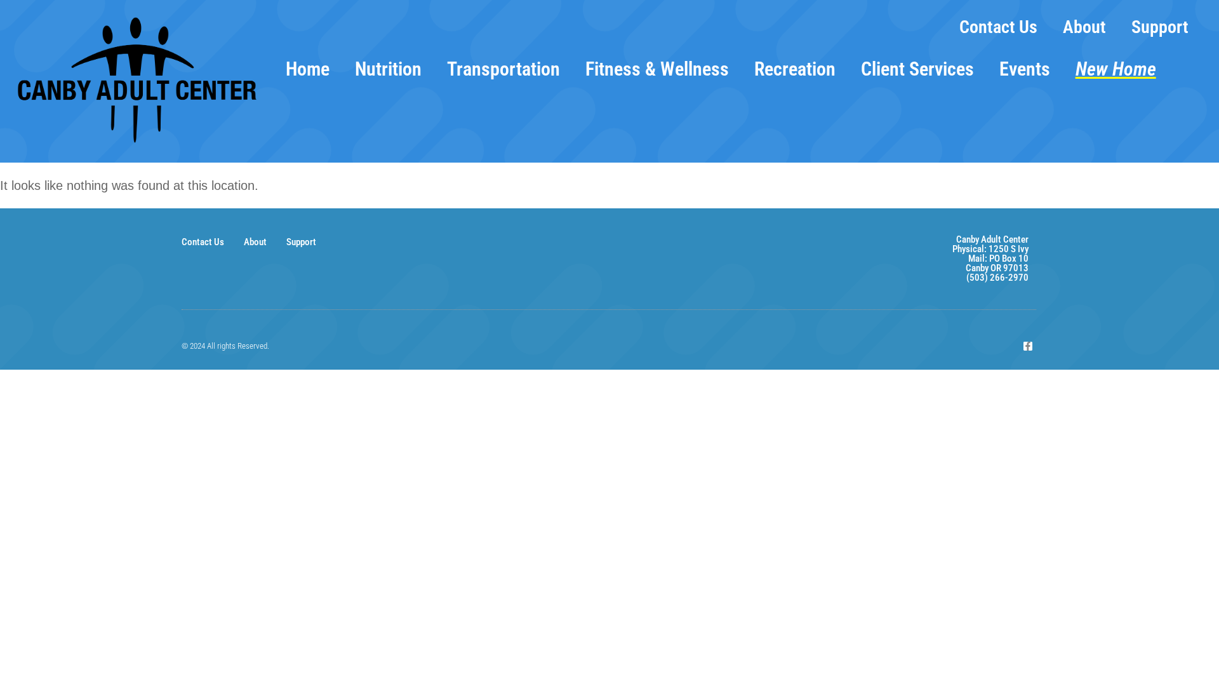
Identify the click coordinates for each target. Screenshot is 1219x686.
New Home (1116, 69)
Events (1024, 69)
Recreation (795, 69)
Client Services (917, 69)
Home (308, 69)
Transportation (503, 69)
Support (1160, 27)
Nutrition (388, 69)
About (1084, 27)
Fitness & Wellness (657, 69)
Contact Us (998, 27)
